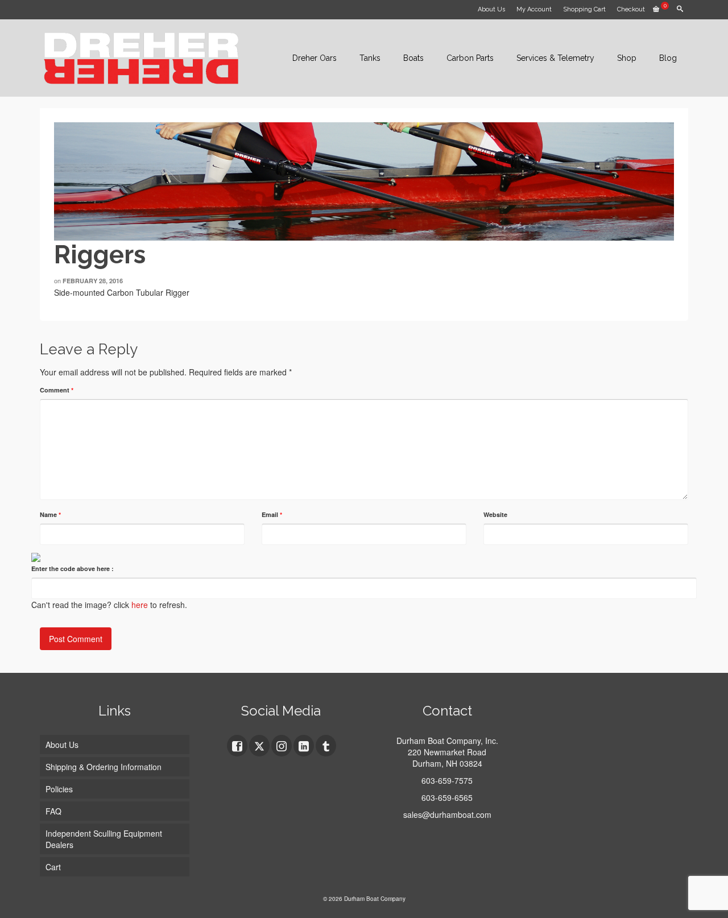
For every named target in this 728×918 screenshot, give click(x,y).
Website (495, 514)
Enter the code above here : (72, 568)
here (139, 604)
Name (50, 514)
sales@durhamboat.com (447, 814)
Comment (56, 390)
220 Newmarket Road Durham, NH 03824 (447, 757)
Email (272, 514)
